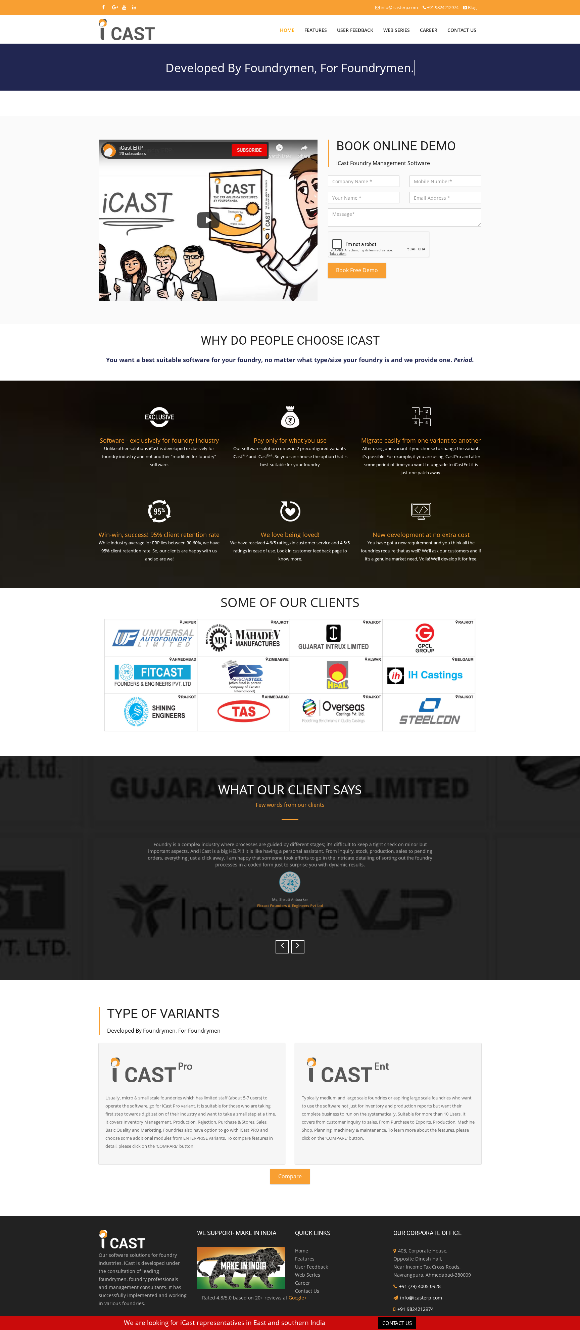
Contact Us (461, 30)
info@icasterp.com (399, 7)
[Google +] (115, 7)
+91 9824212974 (442, 7)
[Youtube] (124, 7)
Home (287, 30)
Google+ (298, 1297)
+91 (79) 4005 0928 (420, 1286)
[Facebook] (103, 7)
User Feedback (355, 30)
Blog (472, 7)
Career (428, 30)
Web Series (396, 30)
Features (315, 30)
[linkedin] (134, 7)
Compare (290, 1176)
